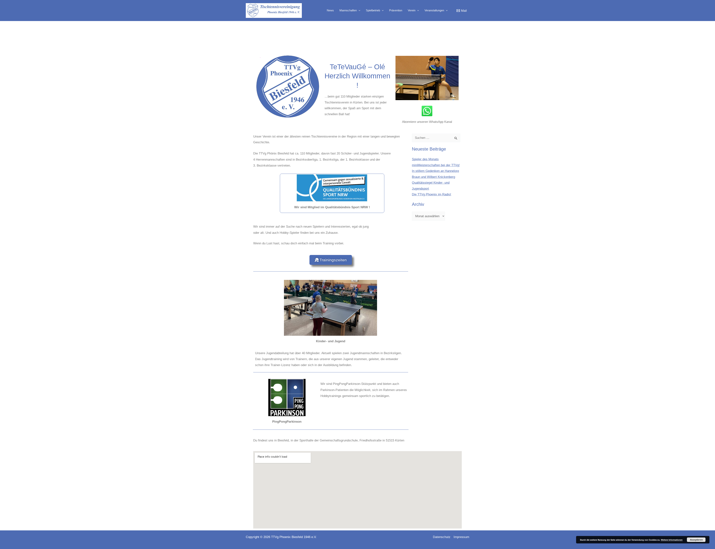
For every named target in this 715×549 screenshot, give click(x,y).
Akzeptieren (696, 539)
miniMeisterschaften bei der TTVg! (436, 165)
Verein (411, 10)
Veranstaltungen (434, 10)
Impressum (461, 537)
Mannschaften (348, 10)
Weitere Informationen (672, 539)
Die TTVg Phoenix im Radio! (431, 194)
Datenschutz (441, 537)
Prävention (395, 10)
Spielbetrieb (373, 10)
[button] (358, 10)
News (330, 10)
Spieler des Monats (425, 159)
